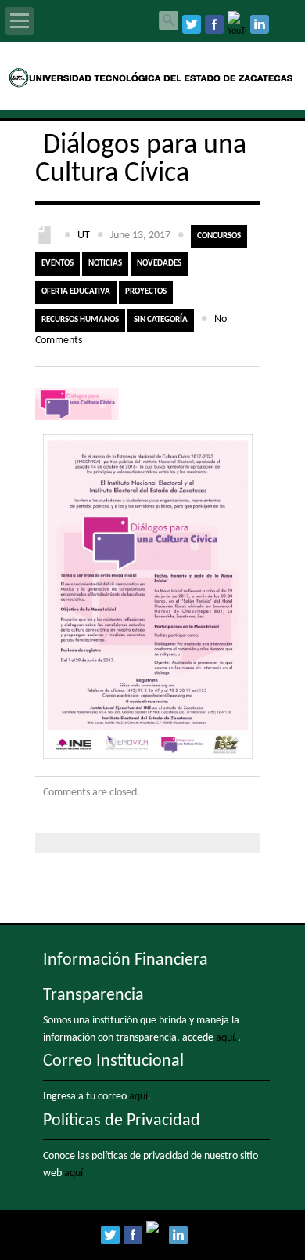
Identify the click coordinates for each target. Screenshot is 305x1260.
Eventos (57, 263)
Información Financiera (125, 960)
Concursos (219, 236)
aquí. (227, 1038)
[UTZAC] (153, 85)
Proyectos (146, 292)
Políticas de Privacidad (121, 1121)
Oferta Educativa (75, 292)
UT (83, 235)
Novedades (159, 263)
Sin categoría (161, 320)
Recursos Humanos (80, 320)
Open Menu (19, 21)
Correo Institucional (113, 1061)
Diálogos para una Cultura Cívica (140, 160)
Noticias (105, 263)
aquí (138, 1096)
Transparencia (93, 996)
